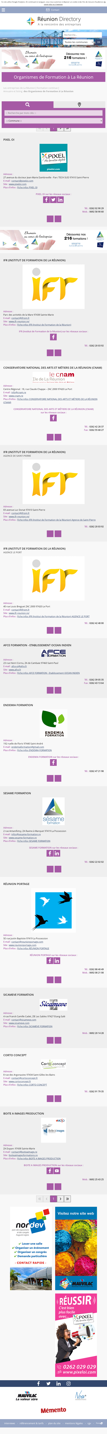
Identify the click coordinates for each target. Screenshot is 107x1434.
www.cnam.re (16, 395)
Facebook (46, 199)
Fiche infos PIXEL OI (27, 187)
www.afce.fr (15, 669)
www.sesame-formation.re (23, 837)
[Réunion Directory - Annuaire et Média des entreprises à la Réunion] (53, 21)
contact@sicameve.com (23, 1019)
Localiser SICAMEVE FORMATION (58, 1040)
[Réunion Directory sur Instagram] (68, 1383)
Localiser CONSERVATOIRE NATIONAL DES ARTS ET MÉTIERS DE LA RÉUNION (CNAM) (58, 437)
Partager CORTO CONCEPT (50, 1098)
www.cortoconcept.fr (20, 1081)
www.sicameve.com (19, 1023)
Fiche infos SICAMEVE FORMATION (34, 1026)
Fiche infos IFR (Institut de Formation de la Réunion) (44, 324)
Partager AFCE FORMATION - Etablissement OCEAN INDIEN (50, 690)
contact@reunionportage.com (27, 941)
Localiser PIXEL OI (58, 219)
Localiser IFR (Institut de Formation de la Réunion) (58, 353)
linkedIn (60, 199)
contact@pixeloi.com (22, 180)
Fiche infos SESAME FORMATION (33, 841)
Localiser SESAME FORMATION (58, 869)
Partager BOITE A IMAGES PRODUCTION (50, 1186)
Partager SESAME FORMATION (50, 869)
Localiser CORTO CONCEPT (58, 1098)
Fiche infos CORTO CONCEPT (32, 1084)
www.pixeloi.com (17, 184)
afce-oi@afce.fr (19, 666)
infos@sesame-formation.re (26, 834)
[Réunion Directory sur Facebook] (38, 1383)
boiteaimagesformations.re (23, 1155)
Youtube (57, 1170)
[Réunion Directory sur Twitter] (48, 1383)
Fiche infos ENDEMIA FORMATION (34, 750)
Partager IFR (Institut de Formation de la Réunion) (50, 353)
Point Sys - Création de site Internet (99, 1423)
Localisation (79, 104)
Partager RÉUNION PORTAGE (50, 980)
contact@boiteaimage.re (24, 1151)
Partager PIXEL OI (50, 219)
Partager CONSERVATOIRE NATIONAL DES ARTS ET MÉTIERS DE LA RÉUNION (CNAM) (50, 437)
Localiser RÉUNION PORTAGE (58, 980)
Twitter (53, 199)
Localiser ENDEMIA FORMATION (58, 778)
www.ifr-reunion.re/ (19, 321)
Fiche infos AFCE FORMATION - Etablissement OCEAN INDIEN (48, 673)
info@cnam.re (18, 392)
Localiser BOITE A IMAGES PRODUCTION (58, 1186)
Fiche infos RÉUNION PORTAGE (33, 948)
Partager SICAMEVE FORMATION (50, 1040)
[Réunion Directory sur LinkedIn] (58, 1383)
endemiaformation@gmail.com (27, 746)
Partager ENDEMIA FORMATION (50, 778)
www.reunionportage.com (22, 945)
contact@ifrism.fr (20, 318)
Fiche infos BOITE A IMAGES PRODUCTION (39, 1158)
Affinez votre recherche (28, 104)
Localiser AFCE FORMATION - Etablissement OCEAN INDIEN (58, 690)
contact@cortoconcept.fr (24, 1078)
